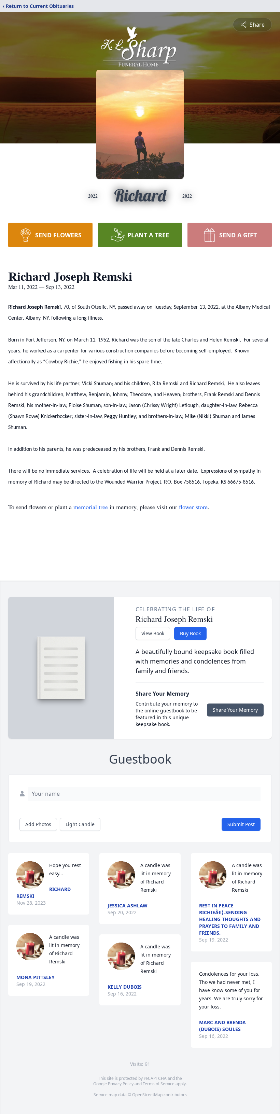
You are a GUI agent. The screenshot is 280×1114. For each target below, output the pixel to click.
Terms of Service (158, 1084)
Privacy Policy (121, 1084)
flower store (193, 507)
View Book (152, 633)
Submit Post (241, 824)
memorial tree (90, 507)
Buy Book (190, 633)
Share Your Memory (235, 710)
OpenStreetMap (147, 1095)
